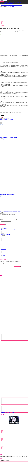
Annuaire (2, 438)
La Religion (6, 1)
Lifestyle (2, 23)
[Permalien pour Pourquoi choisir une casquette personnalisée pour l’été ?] (4, 228)
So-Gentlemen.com (12, 6)
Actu (1, 19)
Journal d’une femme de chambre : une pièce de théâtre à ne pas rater (8, 119)
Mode (2, 21)
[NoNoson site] (0, 124)
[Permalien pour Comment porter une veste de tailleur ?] (2, 233)
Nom (0, 220)
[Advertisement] (14, 13)
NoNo (2, 29)
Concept (2, 430)
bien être (8, 118)
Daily (3, 20)
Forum (2, 440)
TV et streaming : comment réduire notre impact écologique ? (7, 194)
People (2, 22)
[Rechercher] (0, 0)
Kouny (2, 448)
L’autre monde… (3, 249)
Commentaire (1, 219)
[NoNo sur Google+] (2, 124)
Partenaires (2, 432)
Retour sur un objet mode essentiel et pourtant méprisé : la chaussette (12, 404)
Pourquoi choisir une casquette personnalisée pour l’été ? (7, 3)
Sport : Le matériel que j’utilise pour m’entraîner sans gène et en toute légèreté (10, 211)
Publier (2, 439)
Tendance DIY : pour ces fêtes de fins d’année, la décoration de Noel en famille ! (13, 2)
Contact (2, 431)
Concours (2, 25)
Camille (2, 447)
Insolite (2, 24)
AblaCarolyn (2, 446)
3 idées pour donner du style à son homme (8, 412)
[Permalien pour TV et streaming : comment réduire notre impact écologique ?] (3, 255)
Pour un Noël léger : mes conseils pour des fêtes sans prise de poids (8, 137)
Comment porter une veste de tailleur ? (6, 234)
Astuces (6, 118)
